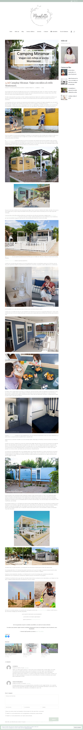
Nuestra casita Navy (9, 260)
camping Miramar (52, 103)
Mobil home (12, 435)
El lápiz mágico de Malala (27, 654)
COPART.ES (15, 666)
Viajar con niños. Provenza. (45, 654)
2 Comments (37, 87)
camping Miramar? (36, 619)
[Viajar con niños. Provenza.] (49, 648)
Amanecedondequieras (18, 681)
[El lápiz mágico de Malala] (31, 648)
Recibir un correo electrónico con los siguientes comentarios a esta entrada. (24, 713)
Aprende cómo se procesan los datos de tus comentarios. (39, 721)
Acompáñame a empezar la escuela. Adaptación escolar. (72, 90)
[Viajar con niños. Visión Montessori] (13, 648)
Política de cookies (28, 727)
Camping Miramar (42, 610)
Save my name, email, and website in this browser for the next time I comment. (25, 711)
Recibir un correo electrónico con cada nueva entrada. (19, 715)
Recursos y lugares (24, 87)
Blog (14, 87)
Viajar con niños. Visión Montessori (10, 654)
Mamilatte (32, 87)
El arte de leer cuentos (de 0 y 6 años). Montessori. (72, 72)
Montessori (17, 87)
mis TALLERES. (40, 631)
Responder (28, 683)
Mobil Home (9, 256)
